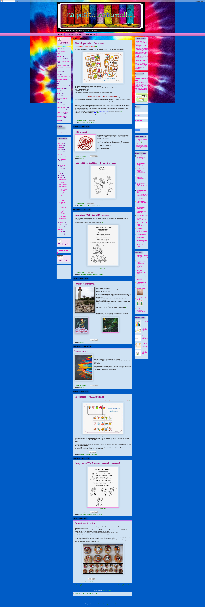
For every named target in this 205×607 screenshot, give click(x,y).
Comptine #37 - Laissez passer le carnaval (97, 463)
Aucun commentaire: (82, 156)
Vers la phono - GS (144, 352)
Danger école (141, 288)
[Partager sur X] (92, 120)
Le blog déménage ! (142, 165)
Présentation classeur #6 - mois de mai (95, 162)
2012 (60, 234)
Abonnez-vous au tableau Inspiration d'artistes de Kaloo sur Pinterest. (142, 145)
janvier (62, 227)
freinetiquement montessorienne (142, 241)
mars (61, 222)
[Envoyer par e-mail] (89, 120)
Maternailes (140, 237)
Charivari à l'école (142, 255)
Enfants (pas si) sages (142, 223)
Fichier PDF (103, 200)
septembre (63, 165)
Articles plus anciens (124, 585)
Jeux (58, 90)
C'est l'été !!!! (140, 225)
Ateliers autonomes (63, 61)
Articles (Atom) (107, 590)
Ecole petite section (140, 245)
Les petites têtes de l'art (142, 298)
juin (61, 173)
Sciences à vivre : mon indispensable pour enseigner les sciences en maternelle (142, 195)
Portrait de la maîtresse (73, 34)
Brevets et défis (61, 65)
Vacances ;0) (81, 351)
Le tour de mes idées (141, 261)
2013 (60, 232)
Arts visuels (83, 581)
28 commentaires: (81, 120)
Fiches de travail (62, 79)
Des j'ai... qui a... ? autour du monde (142, 230)
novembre (63, 159)
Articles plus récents (82, 585)
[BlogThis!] (91, 120)
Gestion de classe (62, 81)
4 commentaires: (81, 578)
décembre (63, 156)
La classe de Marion (141, 163)
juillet (61, 171)
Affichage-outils (84, 205)
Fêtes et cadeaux (62, 76)
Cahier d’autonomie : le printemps (142, 186)
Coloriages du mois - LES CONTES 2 (141, 159)
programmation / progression (62, 117)
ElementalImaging (103, 604)
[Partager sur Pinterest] (95, 120)
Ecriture (59, 71)
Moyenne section (85, 122)
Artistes (59, 56)
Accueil (60, 34)
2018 (60, 147)
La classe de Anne (141, 183)
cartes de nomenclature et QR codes (141, 211)
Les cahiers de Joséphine (141, 283)
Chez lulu (139, 228)
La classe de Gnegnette (141, 207)
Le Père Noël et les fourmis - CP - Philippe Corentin (142, 218)
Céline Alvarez (141, 234)
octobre (62, 163)
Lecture (59, 93)
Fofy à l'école (141, 271)
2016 (60, 152)
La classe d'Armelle (140, 309)
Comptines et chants (86, 274)
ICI (96, 46)
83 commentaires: (81, 452)
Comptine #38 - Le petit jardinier (93, 214)
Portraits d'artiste (89, 34)
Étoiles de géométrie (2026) (142, 257)
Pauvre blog (140, 285)
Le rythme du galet (85, 523)
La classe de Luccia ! (141, 169)
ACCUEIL (139, 279)
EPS (58, 74)
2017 (60, 149)
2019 (60, 145)
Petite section (61, 107)
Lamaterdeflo (141, 201)
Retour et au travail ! (85, 283)
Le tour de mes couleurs (141, 277)
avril (61, 177)
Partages (59, 104)
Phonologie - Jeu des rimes (89, 43)
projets (59, 120)
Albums (59, 53)
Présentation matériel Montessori (63, 113)
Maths (59, 96)
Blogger (117, 604)
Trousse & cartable (142, 215)
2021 (60, 141)
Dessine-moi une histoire (142, 190)
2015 (60, 154)
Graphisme (60, 88)
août (61, 168)
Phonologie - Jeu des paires (89, 396)
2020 (60, 143)
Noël (58, 102)
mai (61, 175)
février (62, 224)
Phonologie (94, 122)
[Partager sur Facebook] (94, 120)
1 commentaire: (80, 203)
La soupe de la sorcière (144, 345)
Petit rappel (81, 131)
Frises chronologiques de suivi (141, 78)
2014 (60, 229)
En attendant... (145, 322)
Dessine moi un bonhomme (145, 337)
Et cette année (141, 311)
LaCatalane (140, 156)
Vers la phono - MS (144, 329)
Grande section (61, 85)
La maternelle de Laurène (142, 176)
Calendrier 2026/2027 (141, 172)
